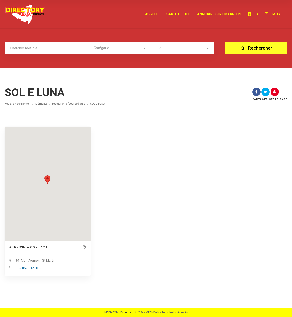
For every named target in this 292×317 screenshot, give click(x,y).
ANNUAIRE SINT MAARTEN (219, 14)
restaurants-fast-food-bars (68, 103)
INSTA (276, 14)
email (128, 312)
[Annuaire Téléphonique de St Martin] (25, 14)
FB (255, 14)
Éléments (41, 103)
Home (25, 103)
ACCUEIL (152, 14)
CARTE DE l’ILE (178, 14)
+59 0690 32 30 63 (29, 268)
